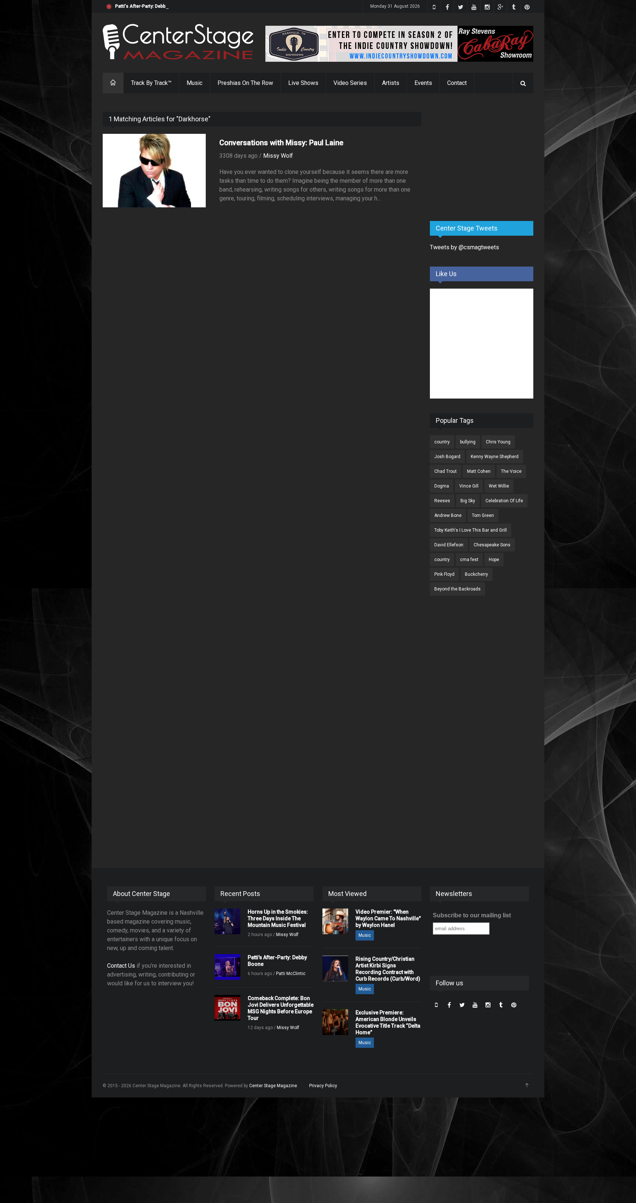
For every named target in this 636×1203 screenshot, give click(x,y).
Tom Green (483, 515)
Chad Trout (445, 471)
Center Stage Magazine (273, 1085)
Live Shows (303, 82)
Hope (494, 559)
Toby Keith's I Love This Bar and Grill (470, 530)
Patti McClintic (290, 973)
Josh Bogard (447, 456)
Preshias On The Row (245, 82)
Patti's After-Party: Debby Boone (148, 6)
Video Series (350, 82)
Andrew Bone (448, 515)
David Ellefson (448, 544)
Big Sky (467, 500)
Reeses (442, 500)
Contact (457, 82)
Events (423, 82)
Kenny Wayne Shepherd (495, 456)
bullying (468, 442)
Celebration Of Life (504, 500)
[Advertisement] (485, 158)
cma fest (469, 559)
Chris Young (498, 442)
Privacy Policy (323, 1085)
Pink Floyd (444, 574)
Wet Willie (499, 486)
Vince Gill (468, 486)
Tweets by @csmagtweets (464, 247)
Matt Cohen (479, 471)
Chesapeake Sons (492, 544)
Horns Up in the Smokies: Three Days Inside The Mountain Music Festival (278, 918)
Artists (390, 82)
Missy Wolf (278, 155)
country (442, 442)
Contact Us (121, 965)
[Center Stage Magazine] (178, 42)
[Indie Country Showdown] (399, 44)
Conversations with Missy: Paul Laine (281, 142)
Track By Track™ (151, 82)
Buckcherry (476, 574)
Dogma (441, 486)
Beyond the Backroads (457, 589)
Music (194, 82)
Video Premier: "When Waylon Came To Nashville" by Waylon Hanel (388, 918)
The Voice (511, 471)
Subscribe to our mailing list (472, 915)
